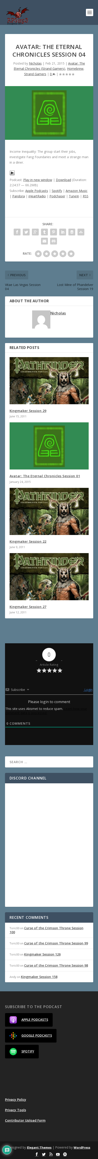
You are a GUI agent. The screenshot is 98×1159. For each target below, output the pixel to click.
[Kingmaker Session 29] (49, 380)
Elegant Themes (39, 1147)
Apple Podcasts (36, 191)
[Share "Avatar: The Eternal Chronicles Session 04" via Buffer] (71, 232)
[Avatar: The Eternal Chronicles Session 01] (49, 445)
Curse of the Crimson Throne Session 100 (46, 930)
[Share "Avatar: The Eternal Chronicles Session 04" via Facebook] (17, 232)
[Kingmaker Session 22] (49, 511)
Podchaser (57, 196)
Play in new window (37, 180)
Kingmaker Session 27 (28, 607)
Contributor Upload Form (25, 1120)
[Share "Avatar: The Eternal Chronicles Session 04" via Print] (53, 241)
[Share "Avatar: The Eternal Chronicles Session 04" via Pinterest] (53, 232)
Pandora (18, 196)
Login (88, 689)
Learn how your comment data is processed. (46, 711)
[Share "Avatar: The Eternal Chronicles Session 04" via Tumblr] (44, 232)
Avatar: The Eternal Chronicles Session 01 (45, 476)
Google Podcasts (36, 1035)
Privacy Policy (15, 1099)
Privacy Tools (15, 1110)
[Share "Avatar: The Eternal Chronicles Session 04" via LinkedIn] (62, 232)
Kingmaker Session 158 (39, 977)
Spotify (57, 191)
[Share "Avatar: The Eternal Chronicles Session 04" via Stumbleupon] (80, 232)
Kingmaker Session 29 (28, 411)
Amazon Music (77, 191)
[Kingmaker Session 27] (49, 576)
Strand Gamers (35, 74)
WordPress (82, 1147)
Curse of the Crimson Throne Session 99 (56, 943)
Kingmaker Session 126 (42, 954)
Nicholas (35, 63)
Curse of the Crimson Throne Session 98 (56, 965)
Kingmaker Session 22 (28, 541)
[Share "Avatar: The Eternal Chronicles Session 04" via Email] (44, 241)
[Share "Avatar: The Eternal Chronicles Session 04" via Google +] (35, 232)
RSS (85, 196)
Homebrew (75, 68)
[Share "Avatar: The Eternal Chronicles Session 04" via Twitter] (26, 232)
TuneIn (74, 196)
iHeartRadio (37, 196)
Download (63, 180)
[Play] (12, 174)
